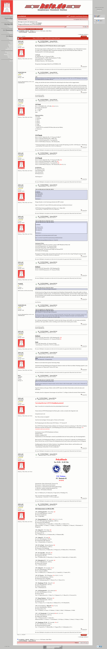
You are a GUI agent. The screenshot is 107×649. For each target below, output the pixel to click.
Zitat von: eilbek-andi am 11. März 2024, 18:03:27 (44, 287)
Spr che (11, 46)
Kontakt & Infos (9, 52)
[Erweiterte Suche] (65, 26)
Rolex (19, 375)
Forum (11, 41)
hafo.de (27, 31)
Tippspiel (10, 45)
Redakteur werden (8, 54)
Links (11, 58)
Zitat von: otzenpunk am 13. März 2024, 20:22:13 (44, 309)
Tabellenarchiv (9, 49)
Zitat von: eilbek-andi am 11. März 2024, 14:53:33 (44, 220)
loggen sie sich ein (23, 21)
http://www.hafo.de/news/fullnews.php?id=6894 (46, 495)
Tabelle (11, 21)
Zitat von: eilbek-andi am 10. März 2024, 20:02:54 (44, 189)
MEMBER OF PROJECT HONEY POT (54, 646)
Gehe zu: (76, 642)
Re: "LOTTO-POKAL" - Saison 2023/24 (47, 41)
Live (12, 43)
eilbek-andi (20, 41)
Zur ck (11, 60)
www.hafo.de (21, 31)
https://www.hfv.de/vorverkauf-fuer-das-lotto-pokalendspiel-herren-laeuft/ (52, 406)
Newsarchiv (10, 48)
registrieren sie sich (33, 21)
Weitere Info (99, 10)
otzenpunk (20, 283)
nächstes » (86, 34)
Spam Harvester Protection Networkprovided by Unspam (53, 647)
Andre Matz (48, 31)
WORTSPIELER (22, 72)
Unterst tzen (10, 55)
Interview (10, 44)
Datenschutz (10, 53)
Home (11, 15)
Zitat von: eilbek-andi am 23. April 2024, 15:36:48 (44, 379)
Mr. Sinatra (42, 31)
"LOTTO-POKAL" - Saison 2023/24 (27, 32)
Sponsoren (10, 57)
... (21, 36)
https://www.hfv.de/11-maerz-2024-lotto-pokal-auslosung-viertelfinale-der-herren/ (53, 205)
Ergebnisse (10, 20)
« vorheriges (81, 34)
